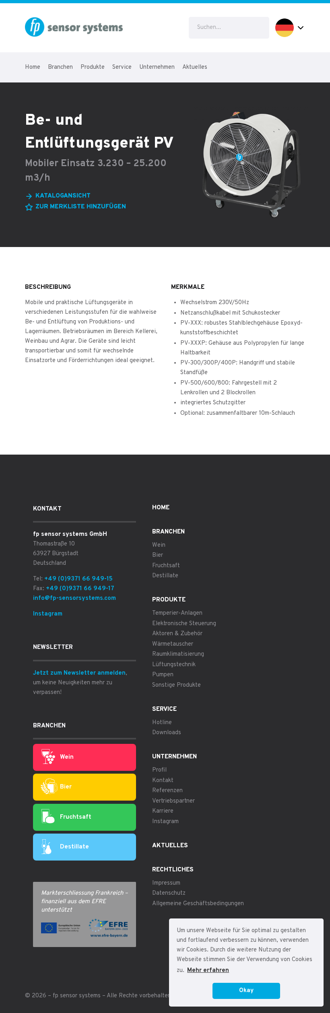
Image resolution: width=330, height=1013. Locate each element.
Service (122, 67)
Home (32, 67)
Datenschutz (169, 893)
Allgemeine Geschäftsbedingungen (198, 904)
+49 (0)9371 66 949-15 (78, 579)
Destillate (74, 847)
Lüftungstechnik (174, 665)
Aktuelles (194, 67)
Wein (67, 757)
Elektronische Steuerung (184, 624)
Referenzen (167, 791)
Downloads (166, 733)
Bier (66, 787)
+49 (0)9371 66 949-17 (80, 589)
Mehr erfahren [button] (208, 970)
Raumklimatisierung (178, 654)
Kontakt (162, 780)
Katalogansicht (63, 196)
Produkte (92, 67)
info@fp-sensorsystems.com (74, 598)
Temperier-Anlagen (177, 613)
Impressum (166, 883)
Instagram (47, 614)
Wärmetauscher (172, 644)
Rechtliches (173, 870)
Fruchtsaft (75, 817)
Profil (159, 770)
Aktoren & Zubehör (177, 634)
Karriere (162, 811)
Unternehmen (157, 67)
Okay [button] (246, 990)
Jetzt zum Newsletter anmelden (79, 673)
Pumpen (162, 675)
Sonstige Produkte (176, 685)
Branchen (60, 67)
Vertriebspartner (173, 801)
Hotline (162, 723)
